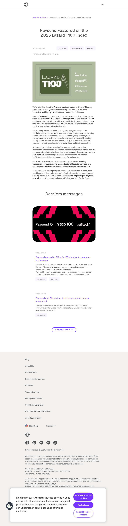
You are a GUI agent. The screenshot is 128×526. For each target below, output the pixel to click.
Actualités (29, 366)
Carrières (29, 385)
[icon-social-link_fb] (27, 443)
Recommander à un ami (35, 379)
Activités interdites (33, 418)
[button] (10, 506)
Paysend (90, 48)
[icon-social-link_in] (34, 443)
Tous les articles (39, 17)
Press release (77, 48)
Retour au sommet (62, 330)
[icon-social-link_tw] (55, 443)
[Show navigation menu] (102, 4)
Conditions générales (34, 405)
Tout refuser (83, 505)
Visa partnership (32, 392)
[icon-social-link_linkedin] (48, 443)
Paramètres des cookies (83, 513)
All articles (62, 48)
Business (54, 279)
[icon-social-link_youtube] (41, 443)
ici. (36, 459)
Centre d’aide (30, 372)
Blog (27, 359)
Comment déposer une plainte (37, 411)
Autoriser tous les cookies (83, 496)
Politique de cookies (33, 398)
